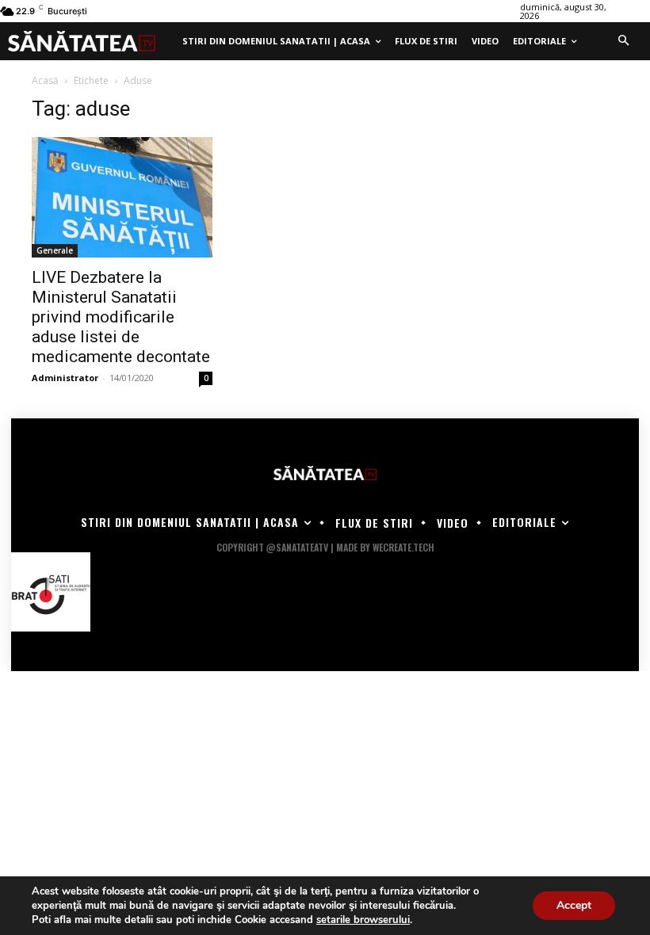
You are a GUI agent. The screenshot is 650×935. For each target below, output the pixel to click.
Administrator (65, 378)
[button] (623, 41)
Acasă (45, 80)
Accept (573, 905)
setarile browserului (363, 920)
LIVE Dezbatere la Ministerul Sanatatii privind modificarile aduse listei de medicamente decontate (121, 317)
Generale (54, 250)
